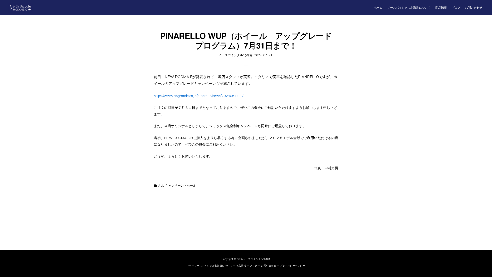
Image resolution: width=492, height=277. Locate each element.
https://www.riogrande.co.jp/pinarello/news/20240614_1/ (198, 95)
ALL (161, 185)
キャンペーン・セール (180, 185)
